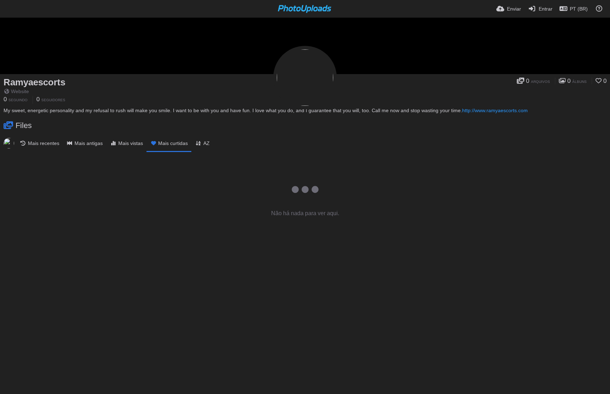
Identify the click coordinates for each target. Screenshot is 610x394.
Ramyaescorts (34, 82)
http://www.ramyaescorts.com (495, 110)
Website (20, 91)
